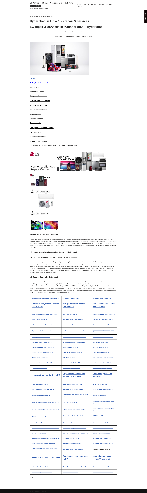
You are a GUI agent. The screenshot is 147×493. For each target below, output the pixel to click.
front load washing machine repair (39, 109)
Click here (32, 78)
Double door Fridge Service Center (39, 141)
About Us (93, 4)
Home (79, 4)
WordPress (44, 491)
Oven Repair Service (35, 114)
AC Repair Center (35, 87)
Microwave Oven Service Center (38, 105)
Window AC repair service (37, 118)
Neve (31, 491)
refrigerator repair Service (37, 91)
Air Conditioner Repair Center (38, 136)
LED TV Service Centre (40, 101)
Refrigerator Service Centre (42, 128)
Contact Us (86, 4)
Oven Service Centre (35, 132)
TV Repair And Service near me (38, 96)
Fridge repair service (35, 123)
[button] (103, 4)
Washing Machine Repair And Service (41, 82)
